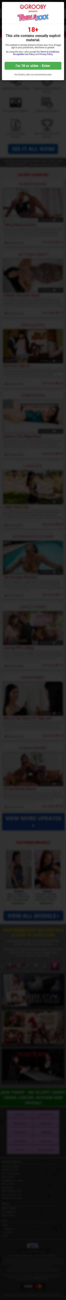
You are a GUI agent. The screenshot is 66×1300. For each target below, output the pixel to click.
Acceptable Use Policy (24, 54)
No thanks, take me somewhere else (33, 74)
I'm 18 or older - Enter (33, 66)
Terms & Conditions (49, 52)
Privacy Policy (46, 54)
